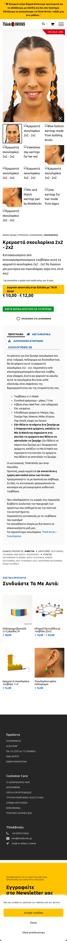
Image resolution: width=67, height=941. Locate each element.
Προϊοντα (23, 235)
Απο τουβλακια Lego (26, 561)
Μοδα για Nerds (11, 564)
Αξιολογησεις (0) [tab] (20, 347)
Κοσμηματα (36, 235)
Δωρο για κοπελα (35, 557)
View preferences (33, 932)
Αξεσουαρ (12, 746)
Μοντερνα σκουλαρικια (50, 561)
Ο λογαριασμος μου (18, 782)
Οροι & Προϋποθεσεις (19, 792)
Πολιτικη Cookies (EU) (19, 813)
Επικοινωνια (13, 808)
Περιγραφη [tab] (15, 334)
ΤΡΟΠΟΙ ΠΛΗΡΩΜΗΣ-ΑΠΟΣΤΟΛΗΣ (25, 797)
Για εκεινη (8, 554)
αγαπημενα (13, 787)
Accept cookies (33, 912)
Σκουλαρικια (51, 235)
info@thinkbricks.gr (22, 838)
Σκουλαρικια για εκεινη (14, 557)
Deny (33, 922)
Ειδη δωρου (20, 554)
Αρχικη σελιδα (9, 235)
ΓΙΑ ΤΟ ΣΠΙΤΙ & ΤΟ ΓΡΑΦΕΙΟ (21, 751)
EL (43, 23)
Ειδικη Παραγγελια (16, 761)
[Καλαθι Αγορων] (52, 24)
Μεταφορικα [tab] (41, 334)
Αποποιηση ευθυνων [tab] (28, 340)
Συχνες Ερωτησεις (17, 802)
